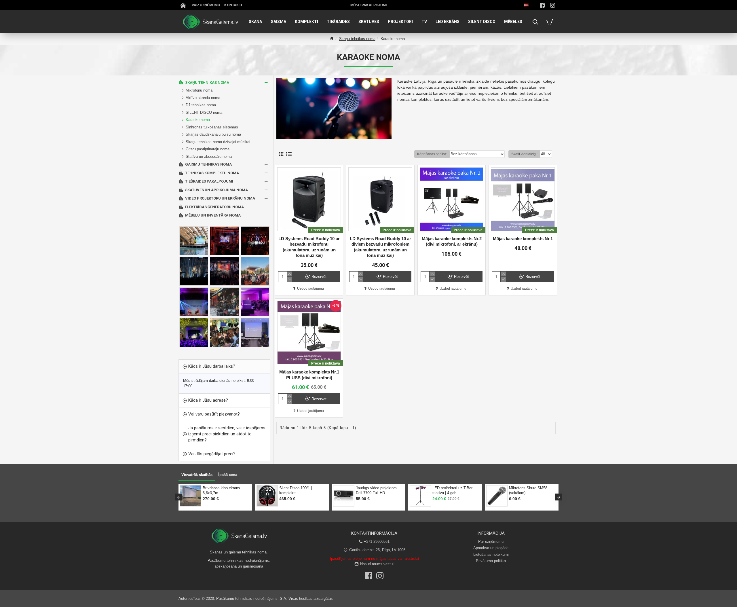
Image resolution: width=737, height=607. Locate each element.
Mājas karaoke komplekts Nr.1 (523, 238)
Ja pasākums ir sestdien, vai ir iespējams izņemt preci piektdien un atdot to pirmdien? (226, 434)
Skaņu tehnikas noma (357, 39)
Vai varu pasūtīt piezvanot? (214, 414)
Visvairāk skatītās (196, 475)
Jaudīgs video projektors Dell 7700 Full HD (376, 490)
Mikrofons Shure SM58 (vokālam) (528, 490)
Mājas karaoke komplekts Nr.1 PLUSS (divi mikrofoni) (309, 374)
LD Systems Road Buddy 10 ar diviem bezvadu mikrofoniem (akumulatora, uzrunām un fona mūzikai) (380, 247)
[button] (178, 497)
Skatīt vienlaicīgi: (524, 154)
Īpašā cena (227, 475)
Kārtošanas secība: (432, 154)
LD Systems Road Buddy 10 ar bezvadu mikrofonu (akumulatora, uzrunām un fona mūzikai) (309, 247)
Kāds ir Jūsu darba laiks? (211, 366)
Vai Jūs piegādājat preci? (211, 453)
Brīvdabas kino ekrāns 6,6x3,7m (221, 490)
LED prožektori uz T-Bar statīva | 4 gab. (452, 490)
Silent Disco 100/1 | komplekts (295, 490)
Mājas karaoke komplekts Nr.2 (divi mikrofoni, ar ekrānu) (452, 241)
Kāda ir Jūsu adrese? (208, 400)
